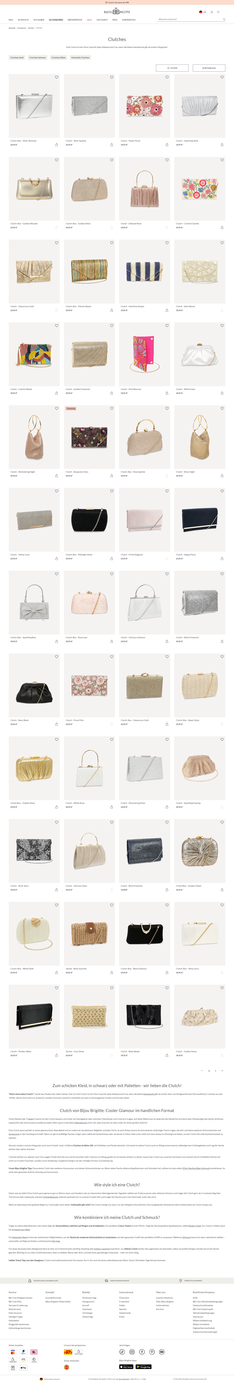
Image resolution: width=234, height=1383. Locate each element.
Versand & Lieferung (18, 1305)
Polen (122, 1316)
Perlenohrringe (89, 1297)
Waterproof (75, 19)
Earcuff (85, 1305)
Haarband (87, 1309)
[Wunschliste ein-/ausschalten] (56, 77)
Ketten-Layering (101, 1248)
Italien (122, 1305)
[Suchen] (224, 19)
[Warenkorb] (224, 12)
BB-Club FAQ (15, 1301)
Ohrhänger (87, 1313)
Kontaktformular (53, 1297)
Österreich (124, 1297)
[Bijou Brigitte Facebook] (142, 1352)
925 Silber (38, 19)
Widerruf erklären (201, 1324)
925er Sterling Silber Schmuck (196, 1168)
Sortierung (209, 68)
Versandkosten (124, 1379)
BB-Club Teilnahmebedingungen (208, 1301)
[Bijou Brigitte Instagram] (132, 1352)
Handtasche (149, 1094)
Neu (11, 19)
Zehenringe (87, 1316)
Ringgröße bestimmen (19, 1324)
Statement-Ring (19, 1237)
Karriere (160, 1309)
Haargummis (88, 1301)
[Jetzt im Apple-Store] (126, 1366)
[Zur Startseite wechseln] (117, 10)
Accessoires (56, 19)
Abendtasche (81, 1122)
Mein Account (15, 1313)
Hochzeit (102, 19)
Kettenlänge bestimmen (20, 1328)
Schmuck (23, 19)
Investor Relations (164, 1297)
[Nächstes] (222, 1071)
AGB (195, 1297)
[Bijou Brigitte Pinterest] (152, 1352)
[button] (211, 12)
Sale (89, 19)
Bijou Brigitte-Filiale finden (58, 1301)
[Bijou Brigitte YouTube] (162, 1352)
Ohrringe (55, 1241)
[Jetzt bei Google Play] (144, 1366)
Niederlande (125, 1313)
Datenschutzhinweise (203, 1305)
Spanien (123, 1309)
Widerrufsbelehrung (202, 1320)
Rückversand (15, 1309)
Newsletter (14, 1320)
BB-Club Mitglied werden (20, 1297)
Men (114, 19)
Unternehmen (162, 1305)
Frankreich (124, 1301)
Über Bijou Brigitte (164, 1301)
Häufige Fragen (16, 1316)
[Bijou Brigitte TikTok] (122, 1352)
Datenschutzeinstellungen (205, 1332)
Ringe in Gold (194, 1225)
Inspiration (128, 19)
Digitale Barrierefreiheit (204, 1328)
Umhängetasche (50, 1197)
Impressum (198, 1316)
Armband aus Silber (21, 1229)
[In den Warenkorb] (56, 144)
